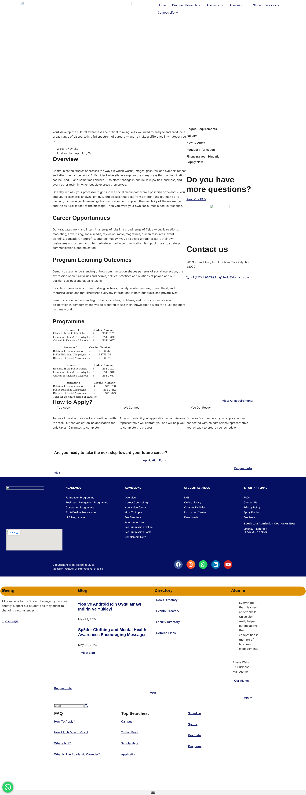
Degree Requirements (201, 129)
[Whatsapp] (203, 564)
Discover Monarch (184, 5)
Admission (236, 5)
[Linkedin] (215, 564)
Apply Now (195, 162)
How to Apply (195, 142)
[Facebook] (178, 564)
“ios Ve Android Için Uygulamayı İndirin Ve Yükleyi (109, 606)
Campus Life (166, 12)
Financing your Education (203, 156)
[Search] (86, 706)
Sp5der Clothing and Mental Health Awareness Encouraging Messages (112, 632)
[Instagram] (190, 564)
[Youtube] (228, 564)
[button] (153, 792)
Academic (213, 5)
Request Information (200, 149)
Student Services (264, 5)
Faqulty (191, 135)
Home (162, 5)
